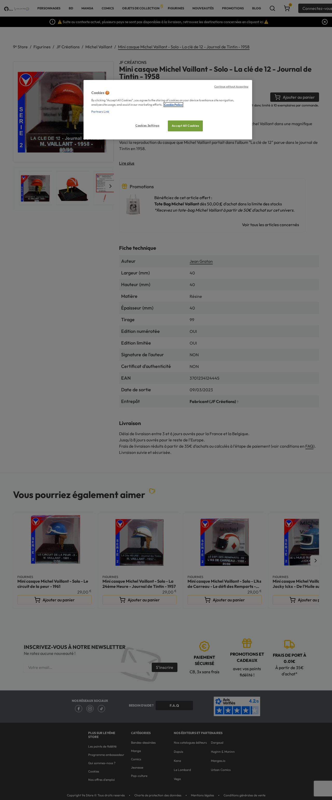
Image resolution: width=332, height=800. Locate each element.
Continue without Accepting (231, 86)
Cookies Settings (147, 125)
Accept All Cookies (185, 125)
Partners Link (100, 111)
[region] (168, 109)
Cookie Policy (173, 104)
